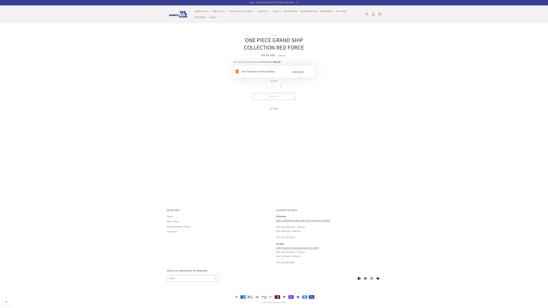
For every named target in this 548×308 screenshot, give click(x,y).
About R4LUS (173, 221)
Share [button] (275, 108)
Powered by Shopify (279, 302)
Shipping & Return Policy (178, 226)
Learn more (298, 71)
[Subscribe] (215, 278)
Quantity (274, 81)
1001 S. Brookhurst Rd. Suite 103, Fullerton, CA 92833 (303, 220)
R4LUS (270, 302)
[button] (202, 11)
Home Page (172, 231)
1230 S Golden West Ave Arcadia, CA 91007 (297, 247)
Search (170, 216)
